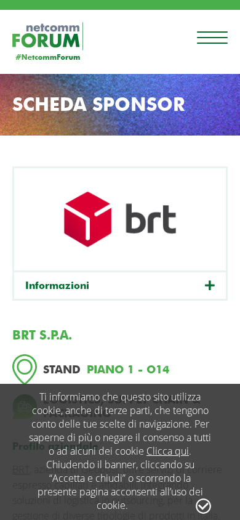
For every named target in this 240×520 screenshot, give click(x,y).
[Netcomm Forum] (47, 41)
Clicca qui (167, 451)
